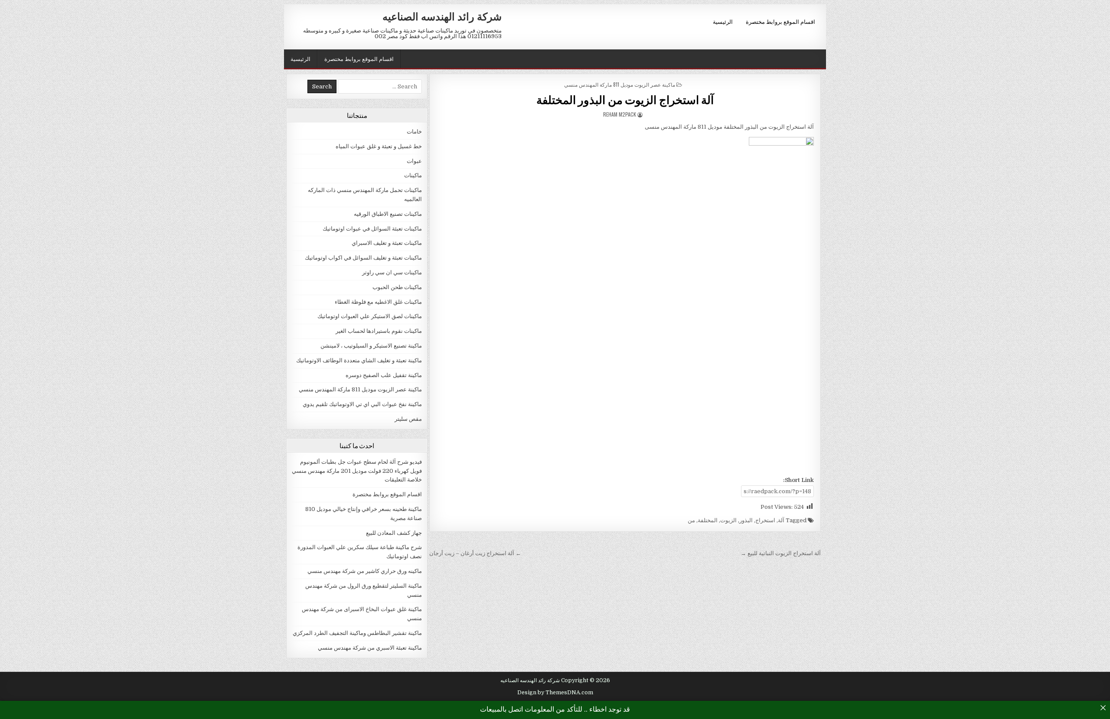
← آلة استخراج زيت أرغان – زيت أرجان (475, 553)
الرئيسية (723, 21)
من (691, 520)
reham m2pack (619, 114)
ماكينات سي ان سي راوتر (392, 272)
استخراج (765, 520)
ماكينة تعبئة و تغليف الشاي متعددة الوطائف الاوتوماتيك (359, 360)
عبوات (414, 161)
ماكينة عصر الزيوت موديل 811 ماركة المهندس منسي (619, 84)
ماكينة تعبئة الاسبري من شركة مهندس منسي (370, 647)
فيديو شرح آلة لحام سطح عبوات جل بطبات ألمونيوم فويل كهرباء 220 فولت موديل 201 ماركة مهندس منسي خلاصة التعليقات (357, 471)
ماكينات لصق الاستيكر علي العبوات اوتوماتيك (369, 316)
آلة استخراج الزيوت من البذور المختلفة (625, 99)
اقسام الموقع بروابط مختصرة (780, 21)
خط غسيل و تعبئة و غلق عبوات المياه (379, 146)
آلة (781, 520)
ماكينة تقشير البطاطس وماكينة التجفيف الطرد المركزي (357, 633)
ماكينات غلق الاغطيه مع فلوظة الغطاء (378, 302)
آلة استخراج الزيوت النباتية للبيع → (781, 553)
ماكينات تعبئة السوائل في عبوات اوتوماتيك (372, 228)
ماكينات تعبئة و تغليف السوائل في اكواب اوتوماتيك (363, 257)
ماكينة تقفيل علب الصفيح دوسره (384, 375)
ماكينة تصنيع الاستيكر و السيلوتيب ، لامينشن (371, 345)
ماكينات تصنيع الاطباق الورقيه (388, 214)
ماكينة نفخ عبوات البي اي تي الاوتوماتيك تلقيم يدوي (362, 404)
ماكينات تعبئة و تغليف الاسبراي (387, 243)
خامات (414, 131)
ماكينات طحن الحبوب (397, 287)
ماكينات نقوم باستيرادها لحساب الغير (379, 331)
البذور (746, 520)
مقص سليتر (408, 419)
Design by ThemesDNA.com (555, 693)
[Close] (1103, 708)
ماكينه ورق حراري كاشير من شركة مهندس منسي (364, 571)
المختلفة (708, 520)
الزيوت (728, 520)
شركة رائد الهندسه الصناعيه (442, 16)
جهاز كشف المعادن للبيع (394, 533)
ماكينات (413, 175)
